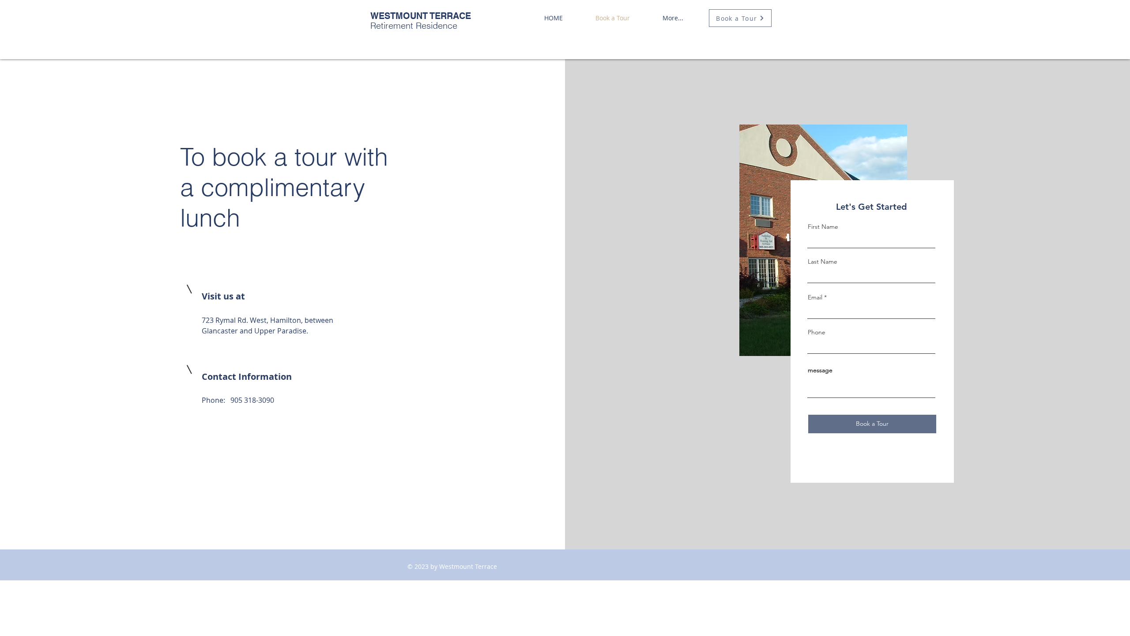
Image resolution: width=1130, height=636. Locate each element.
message (820, 370)
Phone (816, 332)
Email (815, 297)
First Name (823, 226)
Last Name (822, 261)
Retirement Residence (420, 21)
